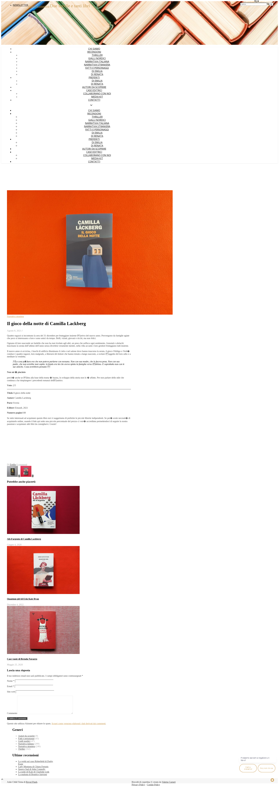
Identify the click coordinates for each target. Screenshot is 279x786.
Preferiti (94, 77)
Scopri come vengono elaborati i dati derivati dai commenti (78, 723)
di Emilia (97, 71)
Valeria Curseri (169, 782)
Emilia (13, 464)
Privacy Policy (138, 784)
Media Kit (97, 96)
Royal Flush (31, 782)
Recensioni (94, 52)
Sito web (11, 691)
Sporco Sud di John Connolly (31, 769)
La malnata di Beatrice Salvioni (32, 774)
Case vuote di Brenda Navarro (22, 659)
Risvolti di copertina (38, 6)
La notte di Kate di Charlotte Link (33, 772)
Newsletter (20, 5)
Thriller (97, 55)
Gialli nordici (97, 58)
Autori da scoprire (94, 87)
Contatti (94, 100)
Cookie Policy (153, 784)
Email (10, 686)
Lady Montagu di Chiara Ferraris (33, 766)
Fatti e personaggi (97, 68)
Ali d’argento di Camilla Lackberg (24, 539)
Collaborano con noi (97, 93)
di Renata (97, 74)
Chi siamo (94, 48)
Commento (12, 713)
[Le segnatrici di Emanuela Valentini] (13, 476)
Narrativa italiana (97, 61)
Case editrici (94, 90)
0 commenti (21, 464)
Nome (10, 681)
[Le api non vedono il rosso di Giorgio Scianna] (26, 476)
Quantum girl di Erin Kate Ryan (23, 599)
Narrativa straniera (97, 64)
